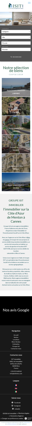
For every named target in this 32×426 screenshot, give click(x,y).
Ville (4, 34)
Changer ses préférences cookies (12, 418)
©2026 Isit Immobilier (10, 413)
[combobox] (16, 31)
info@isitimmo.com (16, 373)
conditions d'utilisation (12, 424)
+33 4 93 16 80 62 (16, 371)
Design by (30, 418)
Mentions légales (23, 413)
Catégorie (5, 28)
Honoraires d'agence (17, 416)
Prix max (5, 46)
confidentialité (26, 422)
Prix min (5, 40)
